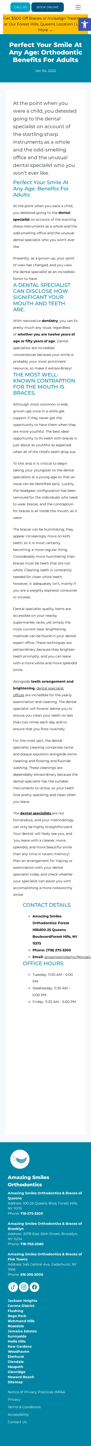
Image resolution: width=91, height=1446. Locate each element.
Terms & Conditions (24, 1407)
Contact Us (17, 1422)
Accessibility (18, 1414)
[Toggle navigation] (78, 7)
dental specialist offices (38, 691)
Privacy (14, 1399)
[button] (84, 24)
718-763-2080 (32, 1244)
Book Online (47, 7)
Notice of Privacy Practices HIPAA (36, 1392)
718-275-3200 (31, 1213)
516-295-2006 (31, 1274)
